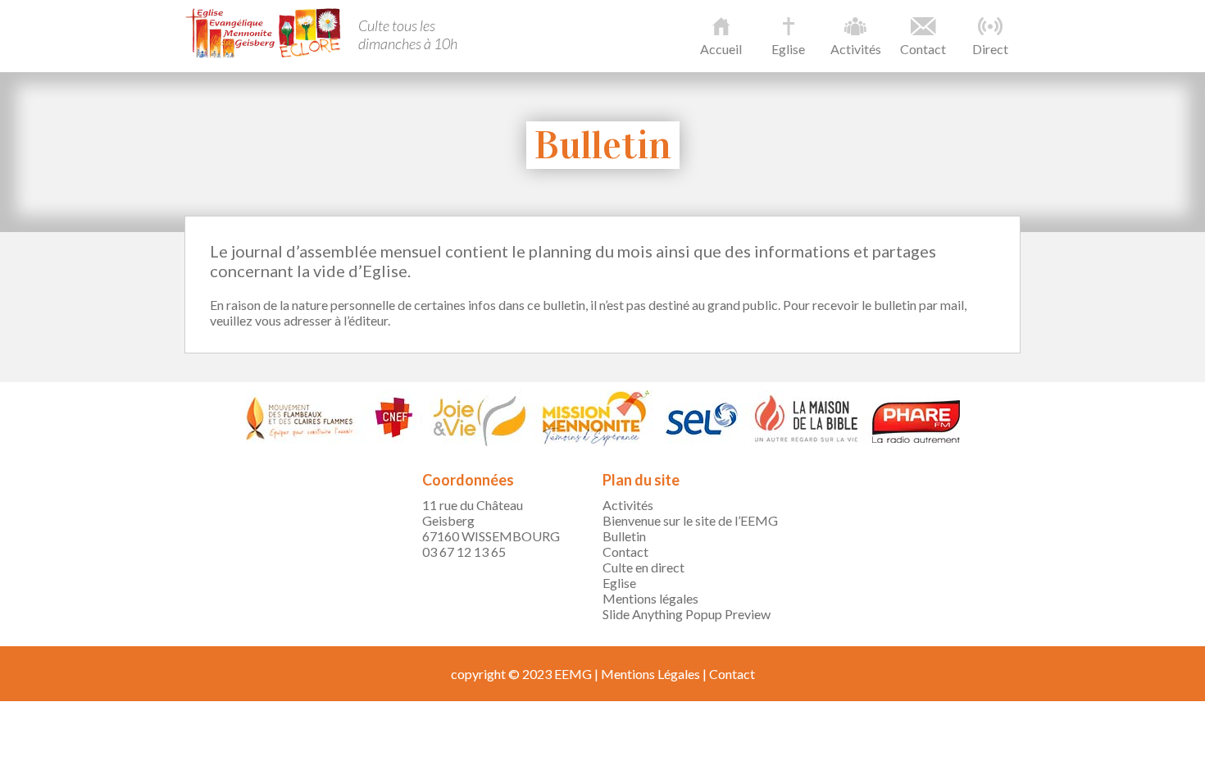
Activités (855, 49)
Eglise (788, 49)
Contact (923, 49)
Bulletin (624, 536)
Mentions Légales (650, 673)
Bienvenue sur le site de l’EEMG (690, 520)
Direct (990, 49)
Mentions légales (650, 598)
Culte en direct (643, 567)
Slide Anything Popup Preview (686, 614)
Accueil (721, 49)
